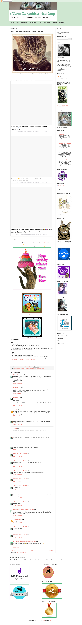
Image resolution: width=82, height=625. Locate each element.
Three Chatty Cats (17, 519)
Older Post (51, 550)
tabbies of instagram (41, 368)
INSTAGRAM (47, 22)
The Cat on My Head (33, 337)
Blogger (51, 620)
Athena (25, 131)
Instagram (29, 368)
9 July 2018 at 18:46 (17, 489)
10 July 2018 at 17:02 (17, 505)
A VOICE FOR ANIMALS (16, 25)
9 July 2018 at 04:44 (17, 424)
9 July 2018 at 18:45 (17, 481)
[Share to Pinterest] (38, 367)
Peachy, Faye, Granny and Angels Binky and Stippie (24, 541)
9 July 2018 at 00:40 (17, 405)
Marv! (32, 246)
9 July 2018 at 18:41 (17, 449)
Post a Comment (15, 547)
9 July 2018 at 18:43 (17, 466)
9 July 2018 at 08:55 (17, 441)
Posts (60, 76)
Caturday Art (42, 242)
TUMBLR (61, 22)
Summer (15, 428)
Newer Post (13, 550)
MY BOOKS (24, 22)
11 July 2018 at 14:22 (17, 522)
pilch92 (15, 409)
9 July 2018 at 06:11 (17, 431)
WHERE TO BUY (60, 106)
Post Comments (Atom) (21, 552)
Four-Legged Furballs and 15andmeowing (33, 314)
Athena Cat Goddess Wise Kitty (20, 445)
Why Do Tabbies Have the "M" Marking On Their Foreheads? (64, 143)
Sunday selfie (33, 368)
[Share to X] (35, 367)
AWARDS (26, 25)
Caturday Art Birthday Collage (64, 151)
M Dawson (15, 435)
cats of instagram (17, 368)
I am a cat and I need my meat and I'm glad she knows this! (32, 358)
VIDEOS (40, 22)
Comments (61, 78)
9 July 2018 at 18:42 (17, 456)
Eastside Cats (16, 493)
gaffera (43, 620)
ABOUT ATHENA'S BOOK (62, 105)
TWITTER (55, 22)
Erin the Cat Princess (18, 374)
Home (32, 550)
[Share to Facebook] (37, 367)
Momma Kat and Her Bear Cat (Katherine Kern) (23, 509)
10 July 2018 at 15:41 (17, 497)
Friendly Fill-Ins (24, 368)
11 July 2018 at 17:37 (17, 530)
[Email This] (33, 367)
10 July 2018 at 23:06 (17, 515)
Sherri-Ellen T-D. (16, 387)
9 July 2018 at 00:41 (17, 415)
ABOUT (17, 22)
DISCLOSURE (34, 25)
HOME (12, 22)
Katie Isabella (16, 397)
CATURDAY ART (32, 22)
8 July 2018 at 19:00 (17, 383)
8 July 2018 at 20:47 (17, 393)
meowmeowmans (17, 419)
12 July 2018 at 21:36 (17, 545)
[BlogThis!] (34, 367)
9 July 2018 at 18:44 (17, 474)
